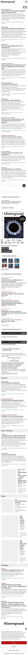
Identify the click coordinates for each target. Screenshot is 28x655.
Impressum (22, 653)
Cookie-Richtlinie (7, 653)
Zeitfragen (3, 59)
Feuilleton (3, 23)
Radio (3, 496)
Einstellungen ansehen (14, 650)
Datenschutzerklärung (15, 653)
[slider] (24, 333)
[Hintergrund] (8, 2)
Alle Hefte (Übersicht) (7, 251)
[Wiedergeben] (3, 333)
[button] (26, 629)
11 (9, 192)
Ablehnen (14, 646)
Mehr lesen (3, 288)
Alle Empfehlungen (5, 325)
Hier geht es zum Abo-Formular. (9, 373)
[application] (14, 333)
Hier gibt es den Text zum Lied (9, 336)
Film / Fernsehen (7, 431)
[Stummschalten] (21, 333)
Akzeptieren (14, 642)
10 (6, 192)
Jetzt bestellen (5, 248)
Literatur (3, 40)
